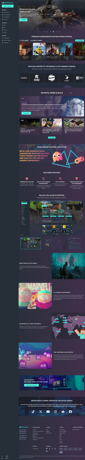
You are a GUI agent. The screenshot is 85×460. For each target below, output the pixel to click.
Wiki (4, 27)
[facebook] (46, 448)
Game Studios (6, 38)
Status (60, 434)
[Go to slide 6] (59, 31)
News (4, 25)
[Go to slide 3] (50, 31)
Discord (5, 30)
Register (47, 431)
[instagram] (52, 448)
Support (5, 32)
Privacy (60, 441)
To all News (52, 137)
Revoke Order (48, 433)
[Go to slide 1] (44, 31)
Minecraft (34, 436)
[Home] (9, 3)
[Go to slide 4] (53, 31)
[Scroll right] (84, 52)
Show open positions (31, 385)
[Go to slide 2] (47, 31)
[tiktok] (55, 448)
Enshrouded (35, 433)
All (71, 92)
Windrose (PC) (35, 434)
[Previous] (21, 18)
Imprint (61, 442)
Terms (60, 439)
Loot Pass (5, 19)
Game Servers (6, 12)
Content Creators (7, 40)
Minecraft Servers (6, 14)
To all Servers (79, 40)
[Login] (2, 456)
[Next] (83, 18)
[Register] (7, 456)
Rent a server (7, 6)
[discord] (46, 451)
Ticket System (35, 448)
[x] (49, 448)
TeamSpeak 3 (6, 17)
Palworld (34, 429)
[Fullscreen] (81, 202)
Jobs (60, 436)
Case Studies (6, 42)
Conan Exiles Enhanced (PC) (38, 431)
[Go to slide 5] (56, 31)
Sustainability (62, 433)
